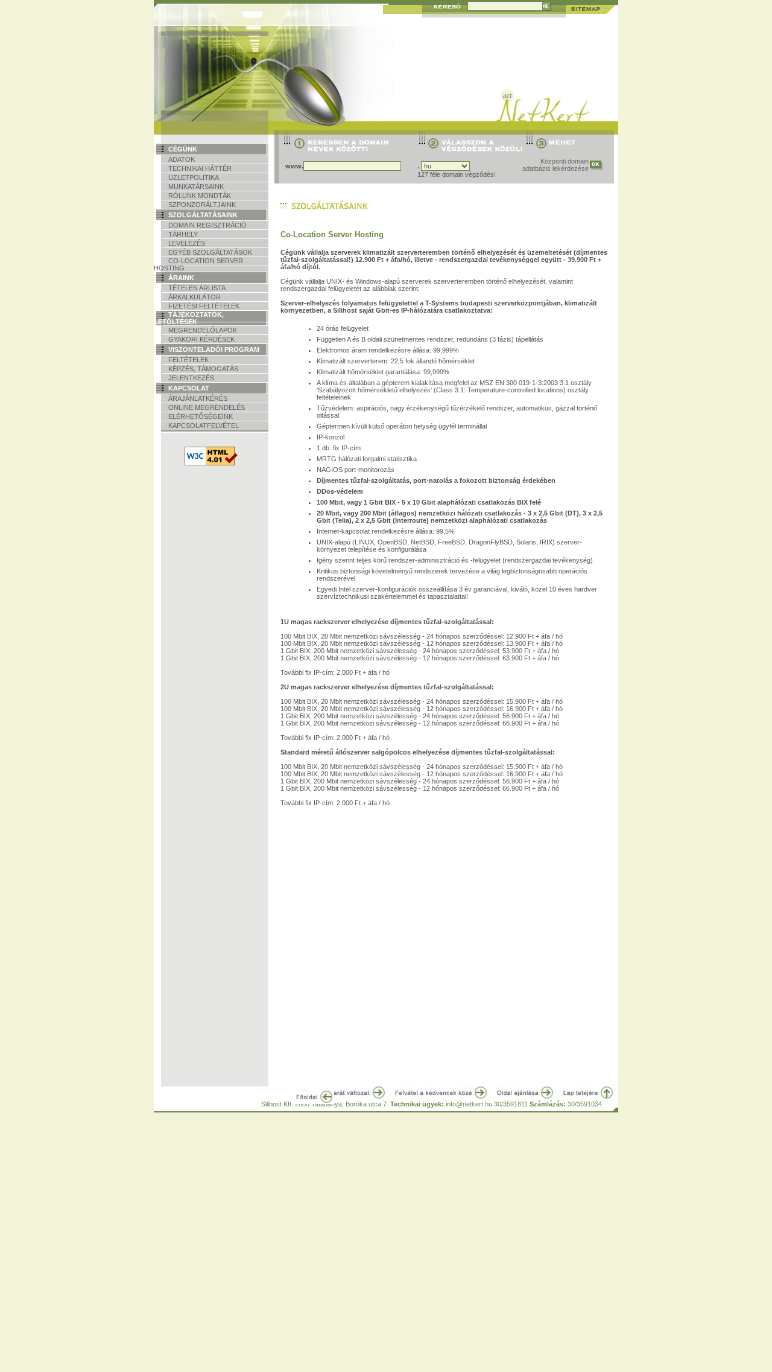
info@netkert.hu (469, 1104)
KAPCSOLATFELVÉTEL (203, 425)
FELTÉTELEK (188, 359)
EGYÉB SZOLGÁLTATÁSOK (210, 252)
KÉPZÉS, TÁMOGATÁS (203, 368)
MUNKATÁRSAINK (196, 186)
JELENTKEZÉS (191, 377)
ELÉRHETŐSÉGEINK (200, 416)
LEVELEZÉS (186, 243)
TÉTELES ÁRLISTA (197, 288)
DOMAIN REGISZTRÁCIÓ (207, 225)
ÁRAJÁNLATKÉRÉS (197, 398)
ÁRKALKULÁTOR (194, 297)
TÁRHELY (183, 234)
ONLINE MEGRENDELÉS (206, 407)
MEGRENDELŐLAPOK (202, 330)
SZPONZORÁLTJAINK (202, 204)
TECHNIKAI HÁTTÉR (200, 168)
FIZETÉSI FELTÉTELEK (203, 306)
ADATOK (181, 159)
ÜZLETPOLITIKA (193, 177)
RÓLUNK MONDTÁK (199, 195)
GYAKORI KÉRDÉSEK (201, 339)
